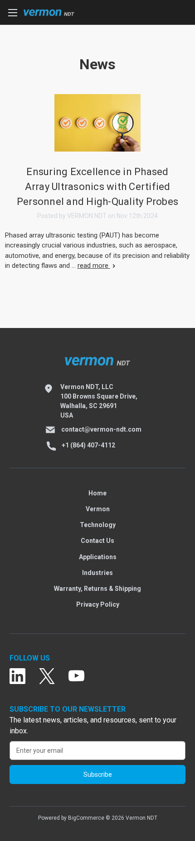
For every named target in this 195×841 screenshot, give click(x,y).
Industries (97, 572)
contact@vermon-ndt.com (101, 429)
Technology (98, 524)
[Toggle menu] (12, 12)
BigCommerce (86, 818)
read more (94, 265)
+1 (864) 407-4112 (88, 445)
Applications (98, 557)
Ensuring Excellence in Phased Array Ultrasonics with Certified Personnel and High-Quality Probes (97, 186)
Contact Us (97, 540)
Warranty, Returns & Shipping (97, 588)
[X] (47, 676)
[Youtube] (76, 676)
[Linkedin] (17, 676)
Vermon (98, 509)
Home (97, 493)
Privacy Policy (97, 604)
